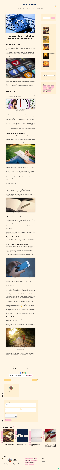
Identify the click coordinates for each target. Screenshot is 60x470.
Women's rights (48, 91)
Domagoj (8, 391)
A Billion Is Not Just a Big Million (46, 51)
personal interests (39, 8)
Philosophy (27, 458)
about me (22, 8)
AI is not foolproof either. (52, 53)
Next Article (35, 379)
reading (33, 8)
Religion (32, 458)
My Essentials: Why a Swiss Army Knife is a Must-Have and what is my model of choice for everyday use (50, 446)
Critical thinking (49, 89)
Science (44, 89)
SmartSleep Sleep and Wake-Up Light (29, 290)
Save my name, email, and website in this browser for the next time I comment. (17, 413)
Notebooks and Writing (1, 434)
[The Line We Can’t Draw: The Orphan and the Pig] (46, 64)
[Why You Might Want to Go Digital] (46, 30)
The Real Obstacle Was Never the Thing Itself (36, 445)
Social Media (26, 368)
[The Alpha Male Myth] (46, 39)
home (18, 8)
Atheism (35, 458)
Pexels (20, 349)
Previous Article (7, 379)
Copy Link (29, 375)
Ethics (44, 91)
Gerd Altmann (20, 110)
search (44, 15)
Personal (15, 432)
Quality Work (22, 368)
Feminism (35, 460)
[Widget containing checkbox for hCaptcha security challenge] (11, 416)
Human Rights (28, 460)
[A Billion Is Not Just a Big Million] (46, 47)
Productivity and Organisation (19, 366)
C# (31, 460)
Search (53, 17)
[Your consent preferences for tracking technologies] (58, 468)
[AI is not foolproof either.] (46, 56)
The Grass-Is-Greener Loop (21, 444)
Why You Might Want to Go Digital (47, 34)
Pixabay (24, 110)
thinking (28, 8)
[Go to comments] (2, 440)
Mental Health (19, 368)
